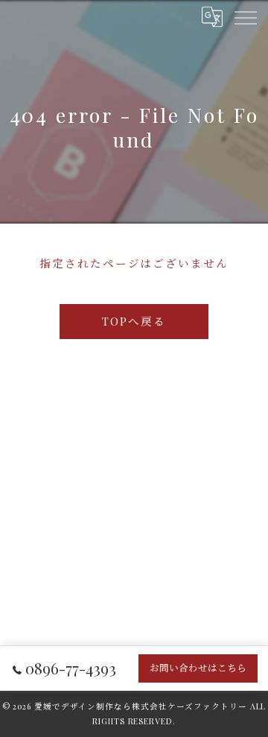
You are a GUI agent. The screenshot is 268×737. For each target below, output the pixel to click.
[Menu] (245, 16)
